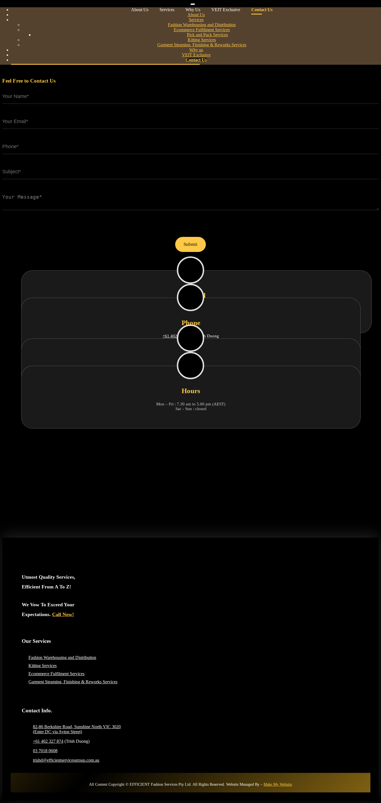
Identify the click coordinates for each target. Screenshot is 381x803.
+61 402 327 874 (48, 741)
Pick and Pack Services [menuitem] (207, 34)
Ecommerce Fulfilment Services (56, 673)
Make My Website (278, 784)
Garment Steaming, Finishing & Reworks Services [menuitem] (201, 44)
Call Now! (63, 614)
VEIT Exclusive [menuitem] (196, 54)
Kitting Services (42, 665)
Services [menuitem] (196, 19)
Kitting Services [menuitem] (202, 39)
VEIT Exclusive (225, 9)
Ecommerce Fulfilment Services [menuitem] (202, 29)
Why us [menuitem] (196, 49)
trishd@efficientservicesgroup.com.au (66, 760)
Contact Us (262, 9)
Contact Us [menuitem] (196, 59)
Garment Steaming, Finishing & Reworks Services (72, 681)
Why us (192, 9)
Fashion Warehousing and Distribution (62, 657)
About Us (139, 9)
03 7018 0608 (45, 750)
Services (167, 9)
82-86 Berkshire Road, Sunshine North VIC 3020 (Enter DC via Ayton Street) (77, 729)
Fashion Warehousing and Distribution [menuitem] (202, 24)
